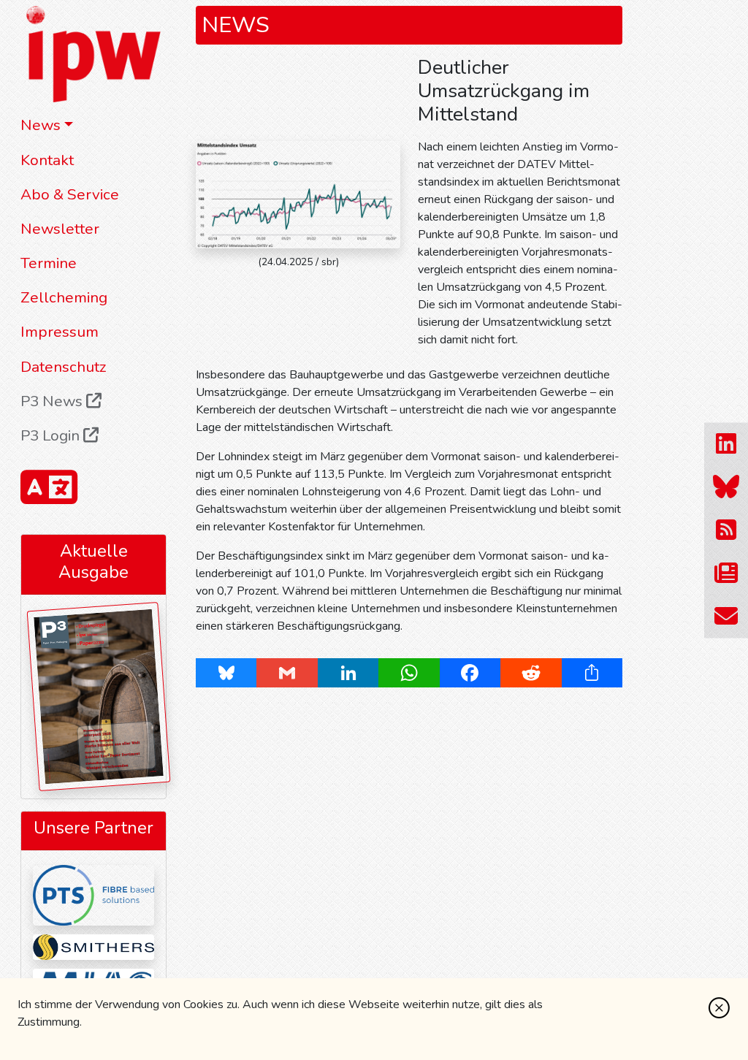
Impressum (59, 331)
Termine (48, 263)
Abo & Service (69, 194)
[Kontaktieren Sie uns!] (726, 616)
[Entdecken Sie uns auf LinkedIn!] (726, 443)
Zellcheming (63, 297)
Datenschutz (63, 366)
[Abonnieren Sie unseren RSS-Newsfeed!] (726, 530)
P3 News (53, 401)
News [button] (40, 125)
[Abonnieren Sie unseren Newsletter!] (726, 573)
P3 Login (51, 435)
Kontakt (47, 160)
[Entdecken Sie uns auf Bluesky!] (726, 486)
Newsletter (59, 228)
